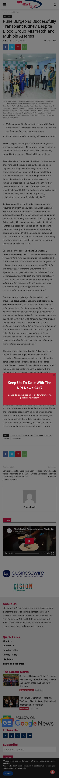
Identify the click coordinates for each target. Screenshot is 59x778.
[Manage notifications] (52, 772)
